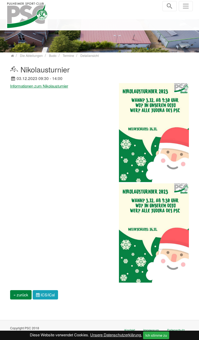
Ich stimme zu (156, 335)
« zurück (20, 294)
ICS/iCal (47, 294)
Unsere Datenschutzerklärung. (116, 334)
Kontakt (129, 330)
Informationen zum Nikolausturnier (39, 86)
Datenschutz (176, 330)
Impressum (151, 330)
